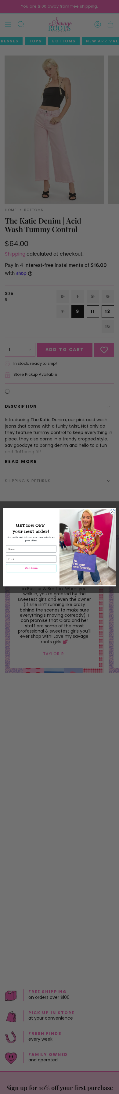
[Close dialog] (112, 511)
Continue (31, 568)
